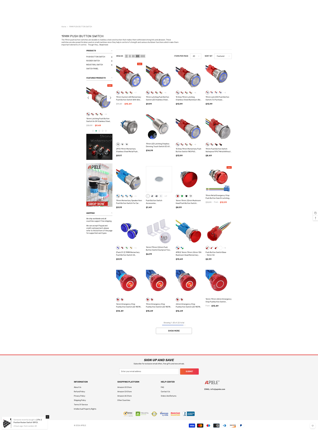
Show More (174, 331)
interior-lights (207, 92)
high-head (122, 144)
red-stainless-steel (92, 114)
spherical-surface (127, 144)
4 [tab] (102, 131)
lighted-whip (216, 92)
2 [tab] (96, 131)
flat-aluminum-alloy (216, 144)
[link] (99, 147)
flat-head (118, 144)
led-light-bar (212, 92)
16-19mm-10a (212, 248)
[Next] (110, 97)
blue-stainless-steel (88, 114)
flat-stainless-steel (207, 144)
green (127, 196)
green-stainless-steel (97, 114)
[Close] (47, 417)
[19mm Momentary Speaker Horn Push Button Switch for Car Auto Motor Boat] (129, 179)
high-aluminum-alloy (220, 144)
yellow (131, 196)
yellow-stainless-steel (101, 114)
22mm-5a (220, 248)
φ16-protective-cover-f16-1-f (152, 196)
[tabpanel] (99, 106)
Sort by (208, 56)
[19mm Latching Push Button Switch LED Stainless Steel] (159, 76)
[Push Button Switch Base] (219, 231)
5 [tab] (106, 131)
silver (191, 196)
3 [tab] (99, 131)
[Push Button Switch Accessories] (159, 179)
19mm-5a (216, 248)
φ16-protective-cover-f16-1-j (156, 196)
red (122, 196)
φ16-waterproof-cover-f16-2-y (161, 196)
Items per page (181, 56)
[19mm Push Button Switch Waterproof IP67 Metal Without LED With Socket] (219, 128)
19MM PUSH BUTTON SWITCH (80, 27)
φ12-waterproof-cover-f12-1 (148, 196)
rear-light (220, 92)
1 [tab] (93, 131)
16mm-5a (207, 248)
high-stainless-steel (212, 144)
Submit (189, 371)
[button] (126, 56)
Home (63, 27)
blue (118, 196)
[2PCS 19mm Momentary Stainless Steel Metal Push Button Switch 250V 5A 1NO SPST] (129, 128)
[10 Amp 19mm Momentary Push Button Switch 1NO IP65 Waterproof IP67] (189, 128)
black (186, 196)
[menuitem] (99, 57)
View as (119, 56)
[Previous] (88, 97)
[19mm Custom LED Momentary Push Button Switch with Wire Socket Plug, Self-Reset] (129, 76)
